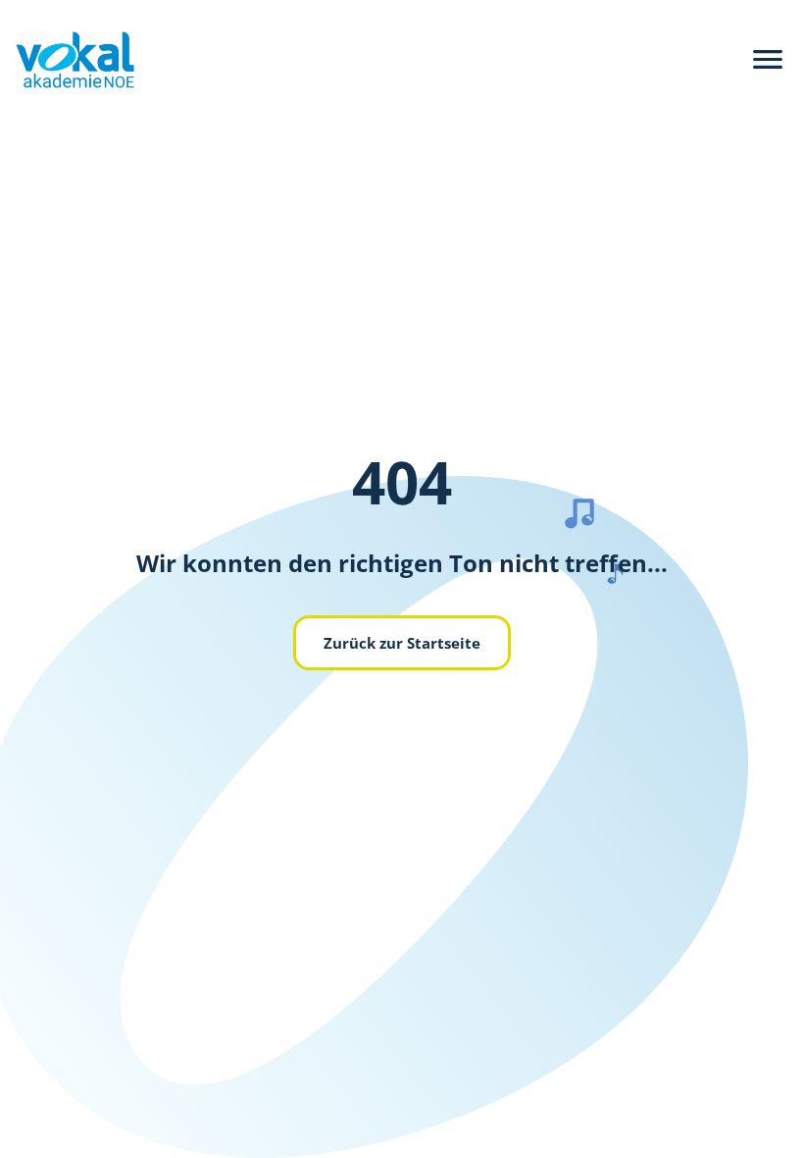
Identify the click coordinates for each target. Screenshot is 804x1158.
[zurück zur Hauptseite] (67, 59)
